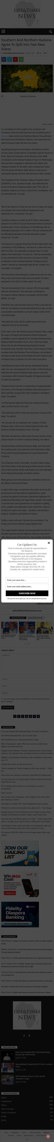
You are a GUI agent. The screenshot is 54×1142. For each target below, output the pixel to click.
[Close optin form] (49, 543)
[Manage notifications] (48, 1136)
